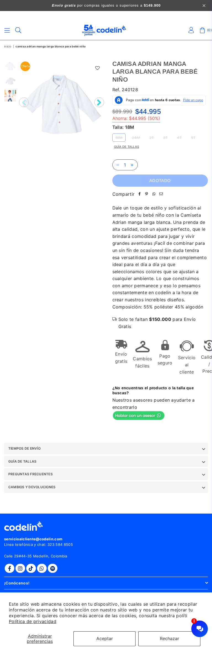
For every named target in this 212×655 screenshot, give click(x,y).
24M (136, 137)
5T (193, 137)
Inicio (7, 46)
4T (179, 137)
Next (99, 102)
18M (119, 137)
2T (151, 137)
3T (165, 137)
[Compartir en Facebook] (139, 194)
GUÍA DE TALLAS (22, 461)
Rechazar (169, 638)
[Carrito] (202, 30)
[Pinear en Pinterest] (146, 194)
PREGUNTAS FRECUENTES (30, 474)
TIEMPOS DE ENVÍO (24, 448)
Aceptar (104, 638)
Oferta (25, 66)
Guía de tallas (126, 147)
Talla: (123, 127)
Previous (24, 102)
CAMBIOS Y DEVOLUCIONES (31, 487)
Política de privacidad (32, 621)
